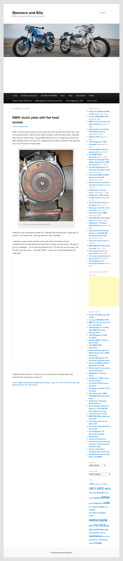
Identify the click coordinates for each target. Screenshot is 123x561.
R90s (91, 529)
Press (70, 95)
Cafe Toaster (80, 95)
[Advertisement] (61, 75)
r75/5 (29, 385)
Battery (106, 493)
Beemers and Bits (27, 12)
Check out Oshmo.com (97, 439)
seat (104, 536)
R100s (101, 529)
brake (90, 503)
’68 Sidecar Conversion (29, 95)
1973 (66, 383)
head (14, 385)
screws (34, 385)
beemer (97, 497)
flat (78, 383)
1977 (90, 493)
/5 (92, 484)
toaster (91, 543)
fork (106, 507)
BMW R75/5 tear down (42, 383)
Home (15, 95)
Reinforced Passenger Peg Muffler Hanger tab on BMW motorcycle (99, 162)
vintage (98, 542)
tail (107, 540)
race (106, 529)
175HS (104, 484)
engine (101, 506)
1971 (57, 383)
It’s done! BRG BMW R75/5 (99, 116)
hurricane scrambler (97, 512)
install (91, 516)
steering (101, 539)
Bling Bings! (93, 436)
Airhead (100, 492)
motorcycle (20, 385)
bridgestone (98, 503)
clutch (74, 383)
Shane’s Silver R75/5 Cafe (22, 101)
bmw (69, 383)
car (90, 507)
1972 (61, 383)
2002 (94, 493)
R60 (90, 526)
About (63, 95)
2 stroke (96, 484)
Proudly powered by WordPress (61, 553)
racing (91, 533)
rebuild (96, 532)
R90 (107, 526)
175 (100, 484)
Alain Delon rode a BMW (98, 213)
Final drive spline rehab (98, 240)
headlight (92, 510)
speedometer (93, 540)
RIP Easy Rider (94, 137)
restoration (95, 536)
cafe (106, 502)
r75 (26, 385)
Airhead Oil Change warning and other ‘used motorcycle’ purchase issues (99, 444)
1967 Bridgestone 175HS (74, 101)
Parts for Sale (92, 101)
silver (108, 536)
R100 (95, 529)
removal (102, 533)
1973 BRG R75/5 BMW (49, 95)
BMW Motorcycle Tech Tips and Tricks (48, 101)
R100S (91, 95)
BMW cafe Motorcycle (26, 383)
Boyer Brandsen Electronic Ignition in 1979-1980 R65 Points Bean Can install (99, 233)
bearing (91, 498)
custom (95, 507)
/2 (89, 484)
